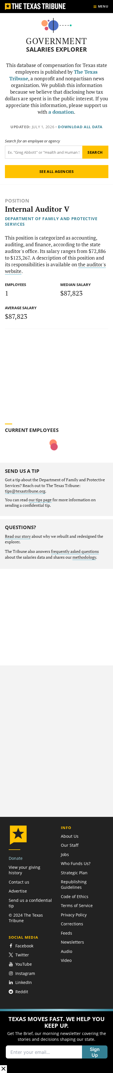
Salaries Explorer (56, 49)
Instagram (25, 973)
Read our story (18, 536)
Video (66, 960)
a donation (61, 112)
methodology (84, 557)
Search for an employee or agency (32, 141)
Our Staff (70, 845)
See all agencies (56, 171)
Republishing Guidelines (74, 884)
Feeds (66, 933)
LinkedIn (23, 982)
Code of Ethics (74, 896)
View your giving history (24, 869)
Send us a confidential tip (30, 903)
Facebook (24, 946)
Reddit (21, 991)
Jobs (65, 854)
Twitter (22, 955)
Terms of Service (77, 905)
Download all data (80, 126)
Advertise (18, 891)
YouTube (23, 964)
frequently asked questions (75, 551)
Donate (16, 858)
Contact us (19, 882)
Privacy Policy (74, 915)
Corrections (72, 924)
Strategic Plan (74, 872)
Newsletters (72, 942)
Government (56, 40)
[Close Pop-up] (3, 1069)
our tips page (40, 499)
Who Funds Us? (75, 863)
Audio (66, 951)
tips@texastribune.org (25, 491)
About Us (70, 836)
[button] (56, 1041)
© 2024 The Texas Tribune (26, 917)
